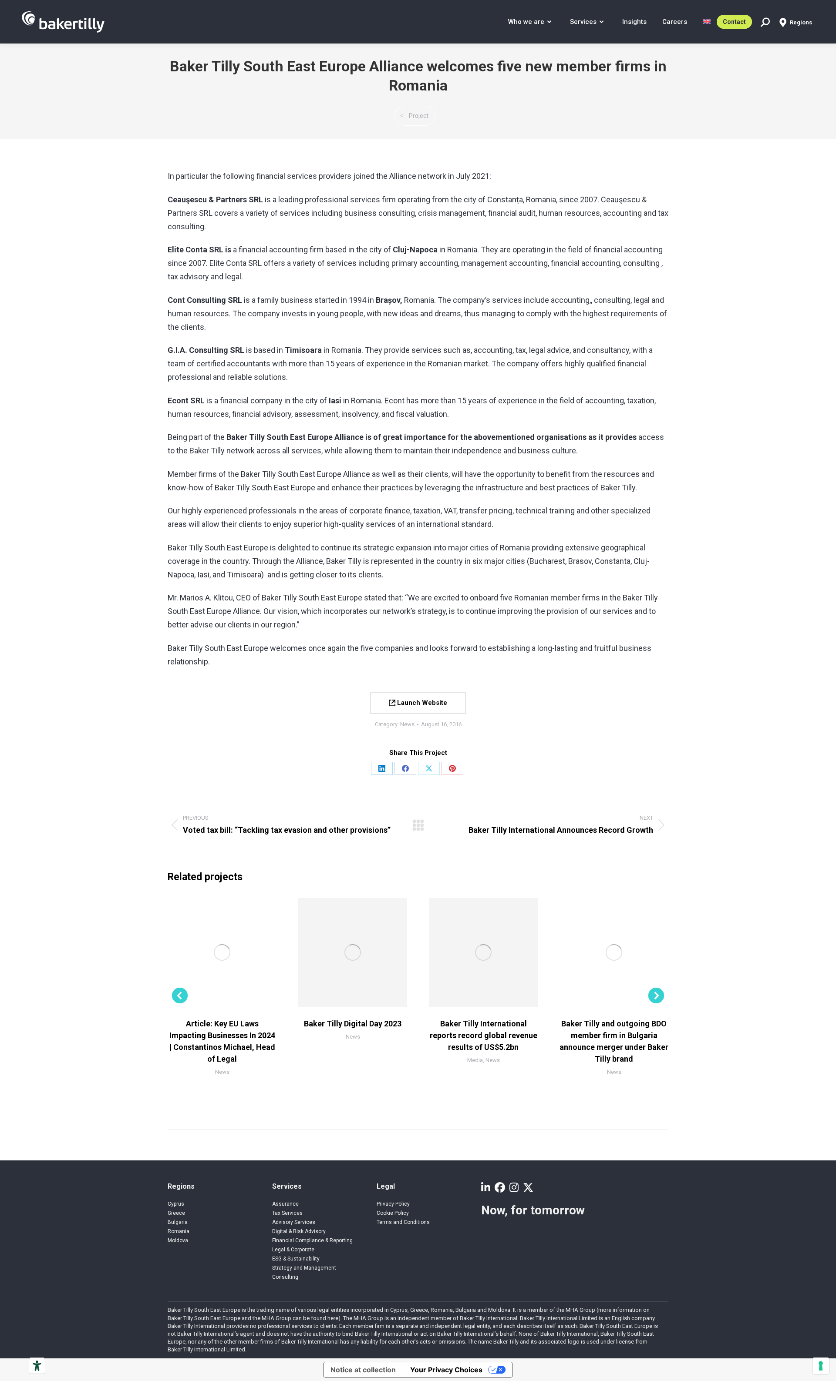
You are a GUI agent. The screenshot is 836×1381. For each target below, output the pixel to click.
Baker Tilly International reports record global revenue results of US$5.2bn (483, 1035)
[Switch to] (706, 22)
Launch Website (421, 703)
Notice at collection (363, 1369)
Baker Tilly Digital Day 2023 (352, 1023)
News (407, 724)
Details (233, 952)
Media (475, 1060)
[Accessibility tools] (37, 1366)
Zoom (210, 952)
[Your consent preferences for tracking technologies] (820, 1366)
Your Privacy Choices (446, 1369)
